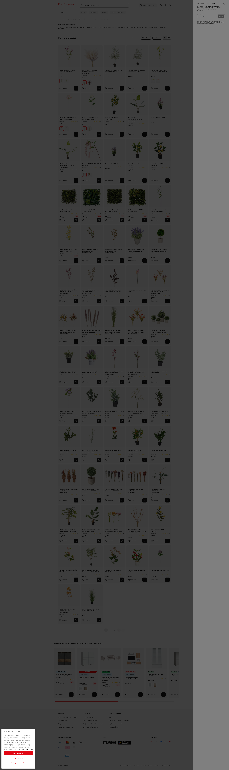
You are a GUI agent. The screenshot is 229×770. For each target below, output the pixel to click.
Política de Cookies (27, 749)
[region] (18, 749)
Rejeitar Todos (18, 758)
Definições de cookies (18, 763)
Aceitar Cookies (18, 753)
